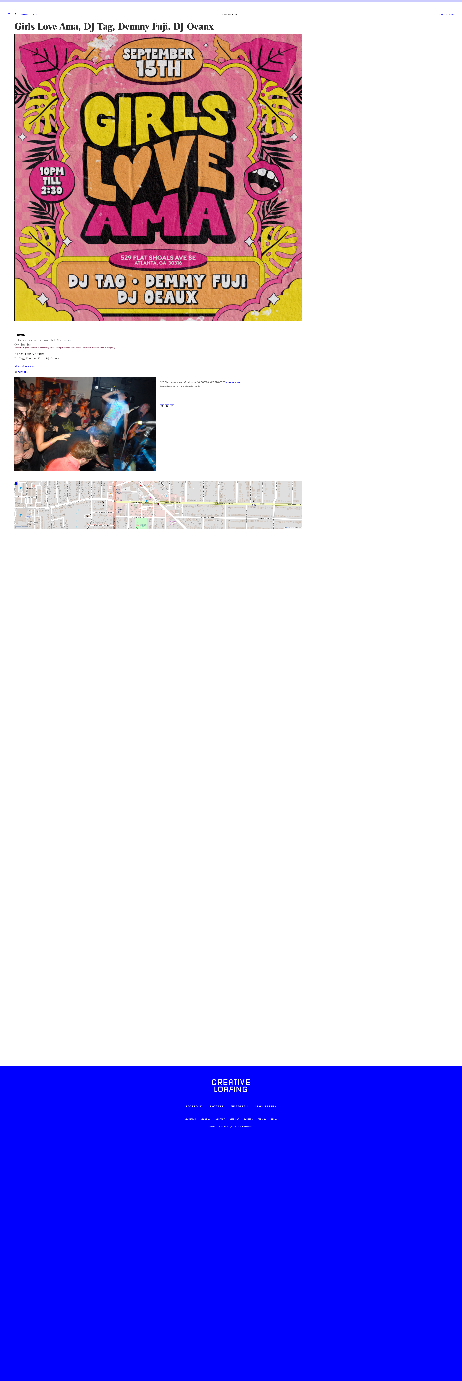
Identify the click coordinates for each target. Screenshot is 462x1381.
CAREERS (248, 1119)
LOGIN (440, 14)
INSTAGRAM (239, 1106)
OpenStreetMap (290, 527)
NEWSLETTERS (265, 1106)
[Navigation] (8, 14)
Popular (24, 14)
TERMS (274, 1119)
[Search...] (15, 14)
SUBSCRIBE (450, 14)
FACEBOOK (194, 1106)
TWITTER (216, 1106)
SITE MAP (234, 1119)
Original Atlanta (231, 14)
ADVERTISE (190, 1119)
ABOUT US (206, 1119)
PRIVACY (262, 1119)
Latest (35, 14)
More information (24, 366)
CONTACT (220, 1119)
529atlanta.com (233, 383)
